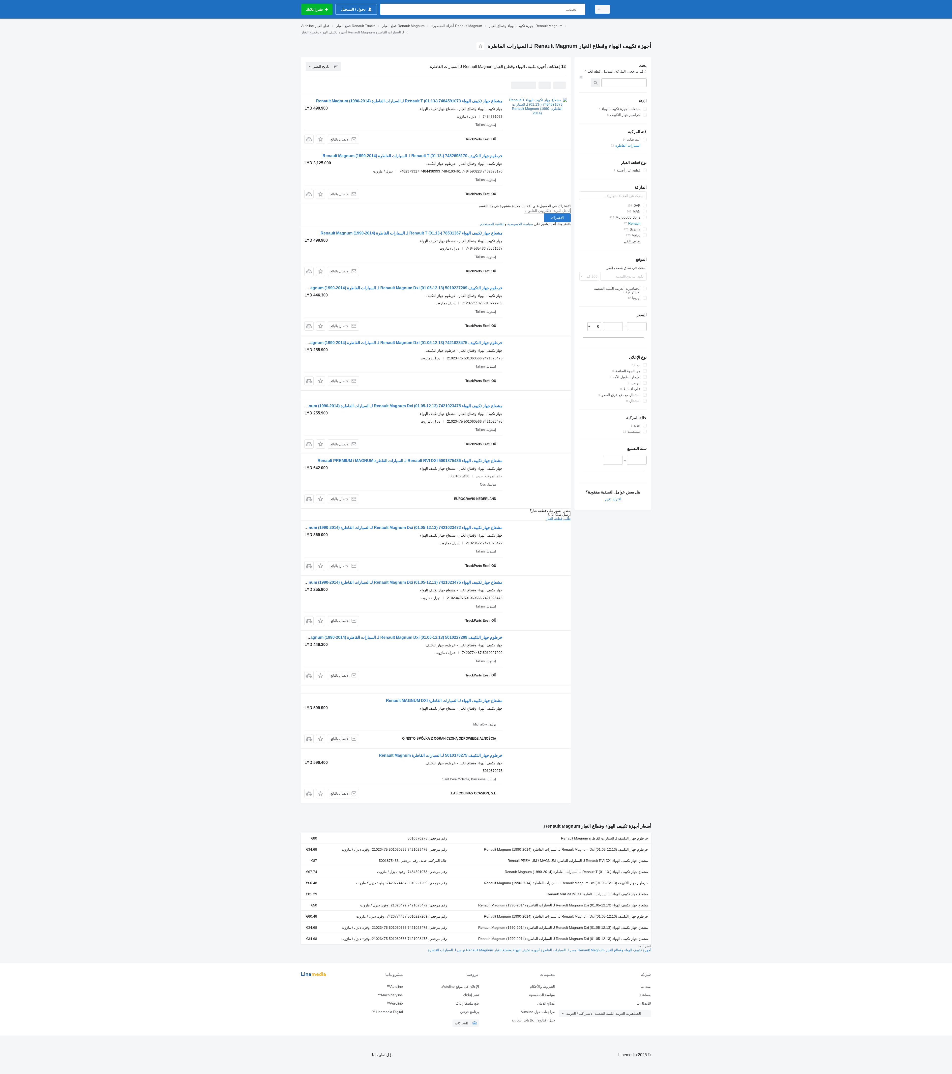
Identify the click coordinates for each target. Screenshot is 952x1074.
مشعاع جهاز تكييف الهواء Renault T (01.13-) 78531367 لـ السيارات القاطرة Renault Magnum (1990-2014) (412, 233)
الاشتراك (557, 218)
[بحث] (580, 9)
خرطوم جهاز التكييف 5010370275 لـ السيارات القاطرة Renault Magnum (441, 755)
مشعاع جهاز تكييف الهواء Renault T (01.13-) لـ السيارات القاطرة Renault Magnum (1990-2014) (576, 872)
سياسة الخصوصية (520, 224)
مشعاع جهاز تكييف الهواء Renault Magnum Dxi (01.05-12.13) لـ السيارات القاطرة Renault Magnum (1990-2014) (563, 905)
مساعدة (645, 995)
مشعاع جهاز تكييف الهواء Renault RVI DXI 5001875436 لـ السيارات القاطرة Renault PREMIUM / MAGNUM (410, 461)
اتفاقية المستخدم (492, 224)
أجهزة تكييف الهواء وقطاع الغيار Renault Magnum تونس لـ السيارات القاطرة (484, 950)
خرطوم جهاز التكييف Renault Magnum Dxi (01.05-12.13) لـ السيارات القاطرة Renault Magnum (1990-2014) (566, 849)
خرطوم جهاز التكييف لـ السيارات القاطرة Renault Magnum (604, 838)
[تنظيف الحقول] (581, 77)
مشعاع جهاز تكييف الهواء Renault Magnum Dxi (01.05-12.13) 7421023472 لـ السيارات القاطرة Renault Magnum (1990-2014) (394, 527)
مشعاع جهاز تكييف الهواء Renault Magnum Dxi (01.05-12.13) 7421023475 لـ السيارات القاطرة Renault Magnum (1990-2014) (394, 406)
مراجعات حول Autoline (538, 1012)
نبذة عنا (645, 986)
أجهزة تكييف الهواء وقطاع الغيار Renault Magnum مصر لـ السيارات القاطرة (595, 950)
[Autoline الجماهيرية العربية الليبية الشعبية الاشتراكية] (633, 9)
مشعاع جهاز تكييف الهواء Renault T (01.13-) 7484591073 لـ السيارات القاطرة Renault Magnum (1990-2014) (409, 101)
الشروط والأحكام (542, 986)
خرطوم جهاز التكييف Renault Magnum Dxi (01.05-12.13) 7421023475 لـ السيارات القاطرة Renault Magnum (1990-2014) (397, 343)
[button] (320, 139)
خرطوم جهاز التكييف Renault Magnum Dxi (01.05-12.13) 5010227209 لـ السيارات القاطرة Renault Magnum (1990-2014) (397, 288)
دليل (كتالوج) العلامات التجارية (533, 1020)
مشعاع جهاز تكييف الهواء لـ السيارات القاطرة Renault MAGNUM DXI (444, 700)
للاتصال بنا (643, 1003)
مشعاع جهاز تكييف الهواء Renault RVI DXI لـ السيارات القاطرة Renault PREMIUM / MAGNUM (577, 861)
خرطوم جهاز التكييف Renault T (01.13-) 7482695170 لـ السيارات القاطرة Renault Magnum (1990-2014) (413, 156)
